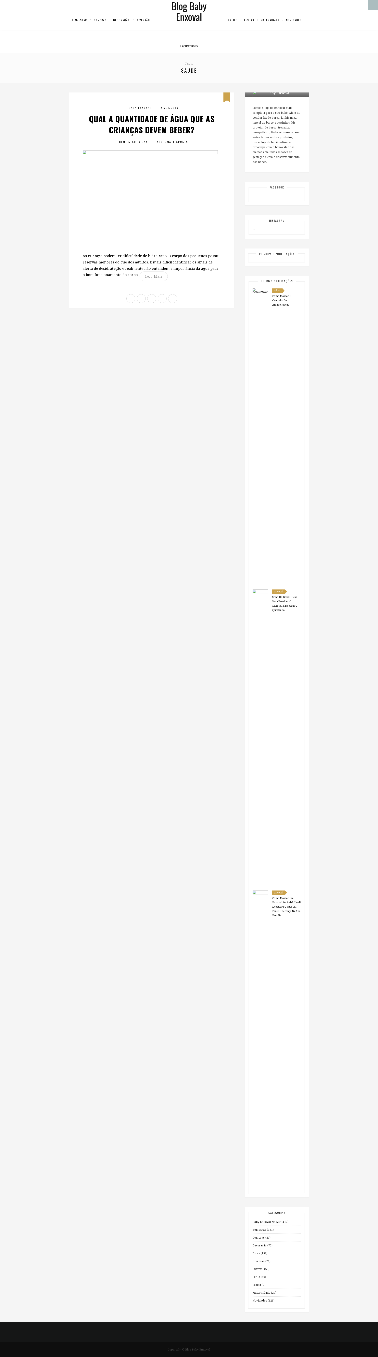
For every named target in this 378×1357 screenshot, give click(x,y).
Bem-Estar (79, 20)
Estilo (233, 20)
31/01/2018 (169, 107)
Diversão (143, 20)
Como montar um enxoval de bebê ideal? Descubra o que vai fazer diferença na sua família (286, 906)
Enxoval (278, 591)
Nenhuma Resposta (172, 141)
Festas (249, 20)
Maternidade (270, 20)
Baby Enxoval (140, 107)
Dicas (143, 141)
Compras (100, 20)
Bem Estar (127, 141)
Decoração (121, 20)
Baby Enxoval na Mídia (268, 1222)
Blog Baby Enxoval (189, 46)
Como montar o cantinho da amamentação (281, 300)
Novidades (294, 20)
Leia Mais (154, 276)
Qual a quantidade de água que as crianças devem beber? (151, 124)
